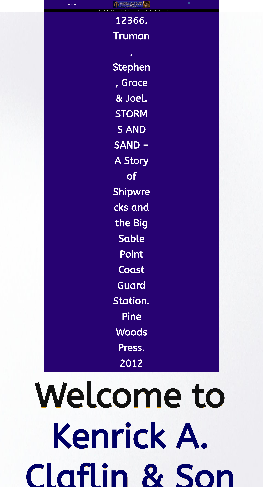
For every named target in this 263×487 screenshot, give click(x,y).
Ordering (100, 10)
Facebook (109, 10)
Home (95, 10)
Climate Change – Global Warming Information (157, 10)
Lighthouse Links (140, 10)
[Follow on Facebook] (189, 3)
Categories (116, 10)
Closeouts (123, 10)
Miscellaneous (131, 10)
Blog (105, 10)
